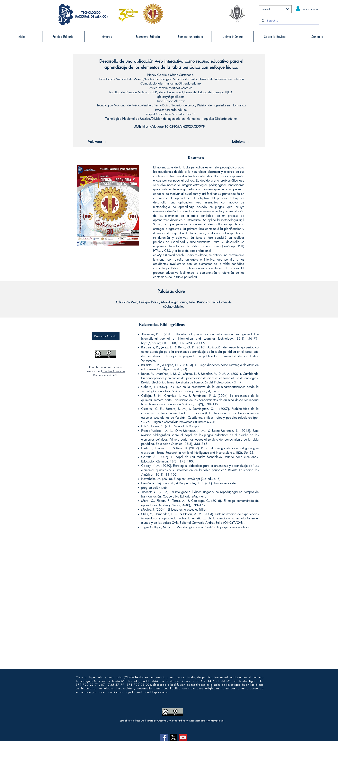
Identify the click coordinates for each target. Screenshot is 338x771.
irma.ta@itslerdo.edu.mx (171, 110)
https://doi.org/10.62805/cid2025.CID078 (173, 126)
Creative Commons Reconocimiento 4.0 (109, 373)
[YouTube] (183, 737)
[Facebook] (164, 737)
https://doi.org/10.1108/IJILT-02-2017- (168, 343)
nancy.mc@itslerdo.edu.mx (183, 83)
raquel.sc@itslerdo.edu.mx (219, 119)
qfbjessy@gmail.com (170, 97)
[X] (173, 737)
